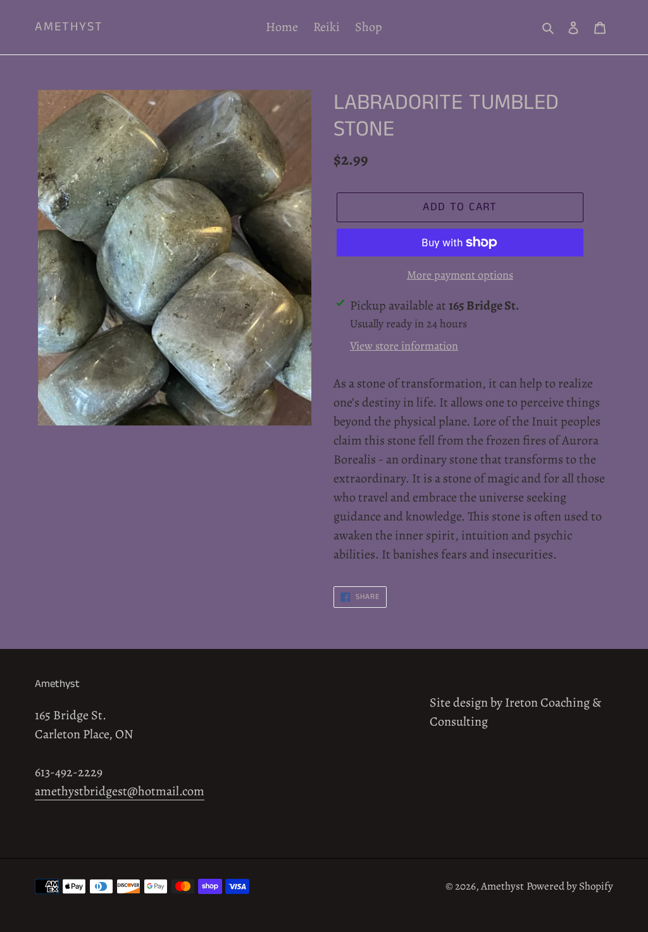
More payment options (460, 274)
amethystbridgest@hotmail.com (119, 791)
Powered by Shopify (569, 886)
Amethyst (69, 27)
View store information (404, 345)
